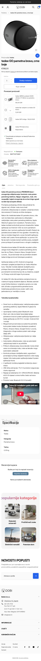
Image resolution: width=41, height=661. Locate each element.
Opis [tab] (3, 185)
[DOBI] (6, 592)
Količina (6, 76)
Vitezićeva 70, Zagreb (11, 601)
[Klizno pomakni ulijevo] (3, 34)
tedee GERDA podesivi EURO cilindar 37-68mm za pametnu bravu (24, 98)
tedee (7, 57)
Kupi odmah (20, 87)
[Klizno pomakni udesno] (38, 34)
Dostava (12, 71)
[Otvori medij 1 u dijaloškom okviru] (20, 34)
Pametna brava (9, 442)
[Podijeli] (37, 56)
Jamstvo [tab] (10, 185)
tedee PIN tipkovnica (22, 127)
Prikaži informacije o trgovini (14, 143)
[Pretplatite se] (36, 576)
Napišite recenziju (20, 474)
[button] (2, 7)
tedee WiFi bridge (21, 119)
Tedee (6, 434)
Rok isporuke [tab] (20, 185)
